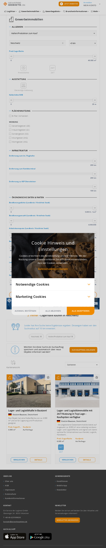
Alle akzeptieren (80, 311)
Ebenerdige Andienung (23, 90)
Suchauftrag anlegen (83, 350)
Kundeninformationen (15, 498)
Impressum (10, 489)
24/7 (52, 72)
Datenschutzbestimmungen (53, 268)
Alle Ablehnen (53, 311)
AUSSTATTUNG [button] (19, 79)
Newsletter (62, 489)
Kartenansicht (13, 367)
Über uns (9, 481)
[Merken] (48, 377)
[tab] (53, 26)
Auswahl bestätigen (25, 311)
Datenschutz (10, 494)
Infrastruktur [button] (20, 150)
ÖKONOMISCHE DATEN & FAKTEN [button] (28, 197)
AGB (7, 485)
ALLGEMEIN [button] (17, 27)
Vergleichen (19, 460)
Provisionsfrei (23, 72)
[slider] (11, 56)
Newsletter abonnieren (67, 520)
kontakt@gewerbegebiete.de (15, 521)
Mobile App (62, 485)
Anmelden (88, 2)
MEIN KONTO (90, 5)
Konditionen (62, 481)
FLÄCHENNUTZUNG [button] (21, 111)
